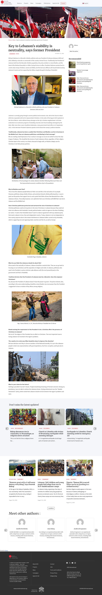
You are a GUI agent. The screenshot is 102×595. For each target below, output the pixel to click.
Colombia (46, 428)
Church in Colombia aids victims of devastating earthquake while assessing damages (51, 434)
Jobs (51, 567)
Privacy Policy (53, 573)
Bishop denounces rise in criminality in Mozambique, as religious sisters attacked (22, 434)
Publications (47, 3)
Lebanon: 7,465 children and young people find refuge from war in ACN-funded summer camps (51, 484)
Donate (63, 3)
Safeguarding (53, 576)
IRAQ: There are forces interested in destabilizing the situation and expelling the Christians (85, 80)
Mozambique (19, 428)
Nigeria (73, 479)
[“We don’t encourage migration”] (72, 72)
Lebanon (45, 479)
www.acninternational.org (20, 588)
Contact (52, 564)
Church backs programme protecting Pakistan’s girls (84, 63)
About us (19, 3)
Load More (51, 508)
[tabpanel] (23, 427)
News (31, 3)
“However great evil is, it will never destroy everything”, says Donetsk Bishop (22, 484)
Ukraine (20, 479)
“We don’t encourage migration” (82, 71)
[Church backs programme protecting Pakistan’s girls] (72, 64)
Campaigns (38, 3)
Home (10, 40)
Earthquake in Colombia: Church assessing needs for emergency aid (79, 434)
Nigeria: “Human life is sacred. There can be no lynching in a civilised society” (77, 484)
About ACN (35, 564)
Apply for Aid (56, 3)
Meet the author (74, 51)
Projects (26, 3)
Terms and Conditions (55, 570)
